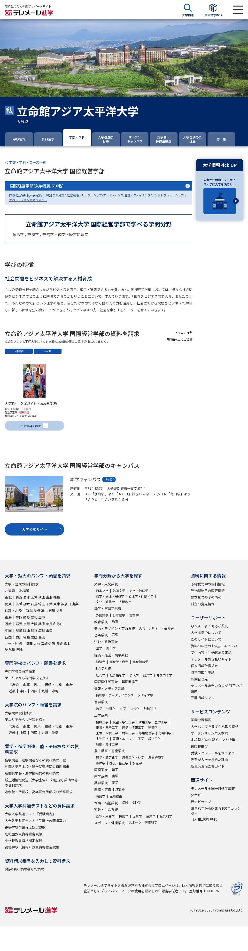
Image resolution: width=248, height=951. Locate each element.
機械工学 (102, 722)
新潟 (29, 610)
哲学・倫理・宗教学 (110, 596)
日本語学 (119, 615)
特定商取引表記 (203, 672)
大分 (36, 643)
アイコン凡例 (183, 332)
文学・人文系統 (106, 584)
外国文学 (119, 590)
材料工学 (128, 733)
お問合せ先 (199, 679)
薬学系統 (101, 782)
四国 (8, 637)
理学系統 (101, 701)
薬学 (115, 782)
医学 (115, 769)
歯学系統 (101, 776)
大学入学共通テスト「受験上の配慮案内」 (37, 820)
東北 (8, 597)
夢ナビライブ (201, 801)
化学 (123, 708)
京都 (26, 623)
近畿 (8, 623)
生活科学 (166, 816)
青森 (19, 597)
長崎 (59, 643)
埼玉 (41, 603)
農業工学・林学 (133, 757)
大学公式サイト (34, 529)
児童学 (137, 816)
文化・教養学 (105, 601)
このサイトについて (206, 639)
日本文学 (102, 590)
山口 (49, 630)
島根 (34, 630)
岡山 (26, 630)
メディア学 (145, 695)
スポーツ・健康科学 (143, 822)
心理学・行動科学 (141, 596)
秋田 (41, 597)
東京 (56, 603)
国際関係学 (130, 681)
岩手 (26, 597)
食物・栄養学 (105, 816)
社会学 (100, 675)
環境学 (134, 675)
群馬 (34, 603)
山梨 (75, 603)
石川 (51, 610)
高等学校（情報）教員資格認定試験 (32, 847)
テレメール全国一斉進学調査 (213, 788)
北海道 (10, 590)
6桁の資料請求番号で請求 (24, 869)
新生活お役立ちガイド (208, 766)
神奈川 (66, 603)
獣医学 (100, 763)
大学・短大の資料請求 (22, 584)
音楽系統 (101, 634)
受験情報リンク (203, 697)
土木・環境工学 (107, 733)
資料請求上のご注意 (179, 339)
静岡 (19, 617)
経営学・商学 (118, 661)
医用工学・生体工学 (153, 722)
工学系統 (101, 715)
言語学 (134, 615)
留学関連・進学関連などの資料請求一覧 (35, 760)
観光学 (147, 675)
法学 (99, 648)
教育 (115, 621)
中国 (8, 630)
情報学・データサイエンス (115, 695)
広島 (41, 630)
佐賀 (51, 643)
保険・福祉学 (131, 802)
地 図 (109, 479)
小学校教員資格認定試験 (23, 840)
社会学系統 (102, 668)
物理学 (111, 708)
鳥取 (19, 630)
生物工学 (102, 738)
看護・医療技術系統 (109, 789)
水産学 (137, 763)
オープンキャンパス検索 (209, 733)
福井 (59, 610)
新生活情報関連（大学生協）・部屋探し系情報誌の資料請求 (41, 782)
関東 (8, 603)
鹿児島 (10, 649)
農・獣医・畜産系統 (109, 750)
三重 (41, 617)
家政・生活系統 (106, 809)
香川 (19, 637)
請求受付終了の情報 (206, 597)
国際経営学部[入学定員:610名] (37, 186)
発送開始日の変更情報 (208, 590)
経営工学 (154, 738)
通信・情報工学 (133, 727)
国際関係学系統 (106, 681)
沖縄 (19, 649)
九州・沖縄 (13, 643)
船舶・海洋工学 (107, 744)
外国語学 (102, 615)
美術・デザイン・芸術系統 (114, 628)
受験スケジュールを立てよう (213, 753)
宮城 (34, 597)
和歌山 (58, 623)
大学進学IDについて (206, 632)
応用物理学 (147, 733)
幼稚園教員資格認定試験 (23, 833)
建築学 (153, 727)
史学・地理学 (138, 590)
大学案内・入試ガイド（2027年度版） (32, 403)
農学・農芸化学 (107, 757)
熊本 (66, 643)
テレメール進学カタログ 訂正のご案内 (216, 688)
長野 (36, 610)
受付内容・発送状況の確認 (211, 652)
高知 (41, 637)
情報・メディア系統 (109, 688)
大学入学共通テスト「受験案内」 (30, 813)
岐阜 (26, 617)
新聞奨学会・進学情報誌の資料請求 (32, 773)
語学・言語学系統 (107, 608)
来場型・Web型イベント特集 (213, 739)
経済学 (100, 661)
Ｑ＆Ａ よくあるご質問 (209, 625)
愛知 (34, 617)
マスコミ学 (164, 675)
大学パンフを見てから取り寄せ (215, 726)
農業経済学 (156, 757)
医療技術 (115, 796)
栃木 (26, 603)
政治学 (111, 648)
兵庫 (41, 623)
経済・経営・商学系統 (111, 655)
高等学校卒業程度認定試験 (25, 827)
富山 (44, 610)
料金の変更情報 (203, 603)
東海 (8, 617)
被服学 (123, 816)
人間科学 (125, 601)
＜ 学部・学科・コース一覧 (25, 162)
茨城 (19, 603)
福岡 (29, 643)
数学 (99, 708)
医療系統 (101, 769)
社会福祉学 (117, 675)
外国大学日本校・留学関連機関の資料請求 (37, 766)
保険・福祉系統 (106, 802)
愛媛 (34, 637)
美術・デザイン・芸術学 (156, 628)
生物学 (135, 708)
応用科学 (165, 733)
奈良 (49, 623)
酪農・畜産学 (118, 763)
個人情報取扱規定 (204, 665)
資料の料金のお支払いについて (214, 645)
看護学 (100, 796)
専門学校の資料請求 (20, 671)
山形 (49, 597)
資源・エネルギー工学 (128, 738)
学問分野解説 (201, 719)
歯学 (115, 776)
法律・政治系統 (106, 641)
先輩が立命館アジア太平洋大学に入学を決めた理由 (219, 182)
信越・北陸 (13, 610)
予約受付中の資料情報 (208, 584)
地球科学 (150, 708)
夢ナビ (196, 794)
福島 (56, 597)
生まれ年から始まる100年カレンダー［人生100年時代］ (216, 814)
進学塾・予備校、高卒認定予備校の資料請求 (39, 791)
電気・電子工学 (107, 727)
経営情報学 (140, 661)
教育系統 (101, 621)
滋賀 (19, 623)
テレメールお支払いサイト (211, 659)
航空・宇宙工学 (124, 722)
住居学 (150, 816)
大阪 (34, 623)
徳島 (26, 637)
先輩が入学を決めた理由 (209, 759)
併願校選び (199, 746)
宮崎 (44, 643)
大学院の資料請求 (18, 713)
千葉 (49, 603)
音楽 (115, 634)
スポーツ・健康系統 (109, 822)
